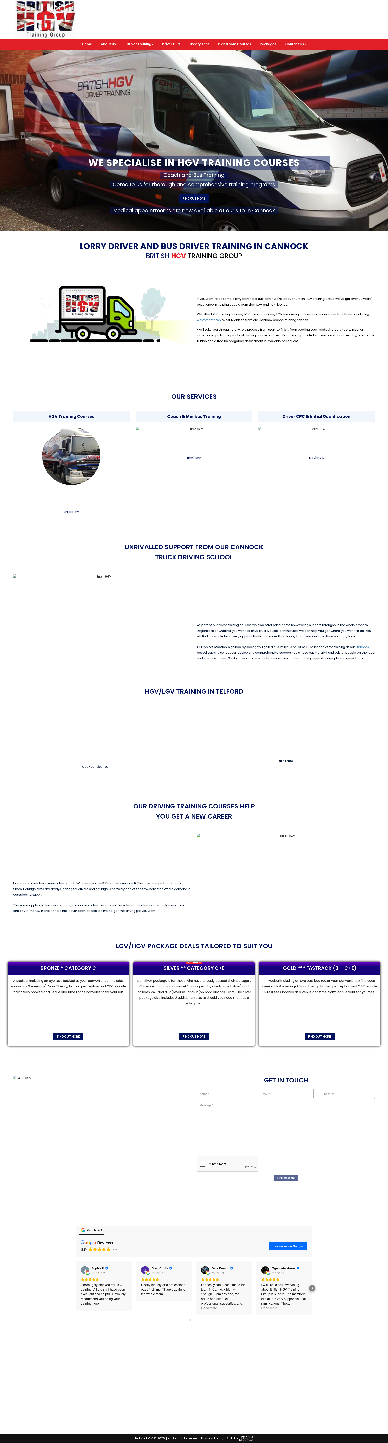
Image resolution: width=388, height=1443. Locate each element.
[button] (29, 140)
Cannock (362, 647)
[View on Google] (85, 1270)
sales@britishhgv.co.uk (229, 13)
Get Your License (95, 767)
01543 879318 (330, 14)
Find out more (194, 198)
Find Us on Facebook (227, 24)
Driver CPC (171, 44)
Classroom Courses (234, 44)
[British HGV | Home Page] (45, 19)
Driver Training (139, 44)
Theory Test (199, 44)
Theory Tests (190, 1425)
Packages (268, 44)
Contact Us (294, 44)
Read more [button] (209, 1308)
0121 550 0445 (330, 20)
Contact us (294, 1425)
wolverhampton (209, 320)
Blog (274, 1425)
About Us (108, 44)
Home (87, 44)
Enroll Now (71, 512)
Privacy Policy (212, 1438)
